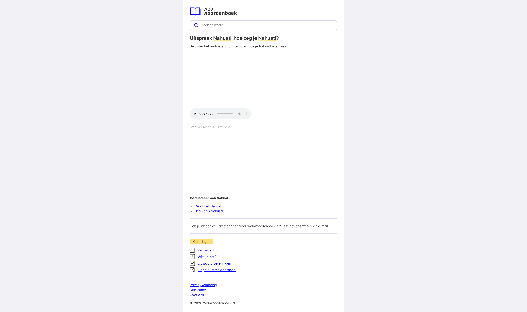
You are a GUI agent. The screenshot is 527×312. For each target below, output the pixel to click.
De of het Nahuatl (208, 206)
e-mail (323, 226)
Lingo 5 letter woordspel (217, 270)
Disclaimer (198, 290)
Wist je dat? (207, 257)
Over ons (197, 295)
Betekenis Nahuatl (209, 211)
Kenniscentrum (209, 250)
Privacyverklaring (203, 285)
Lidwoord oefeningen (214, 263)
